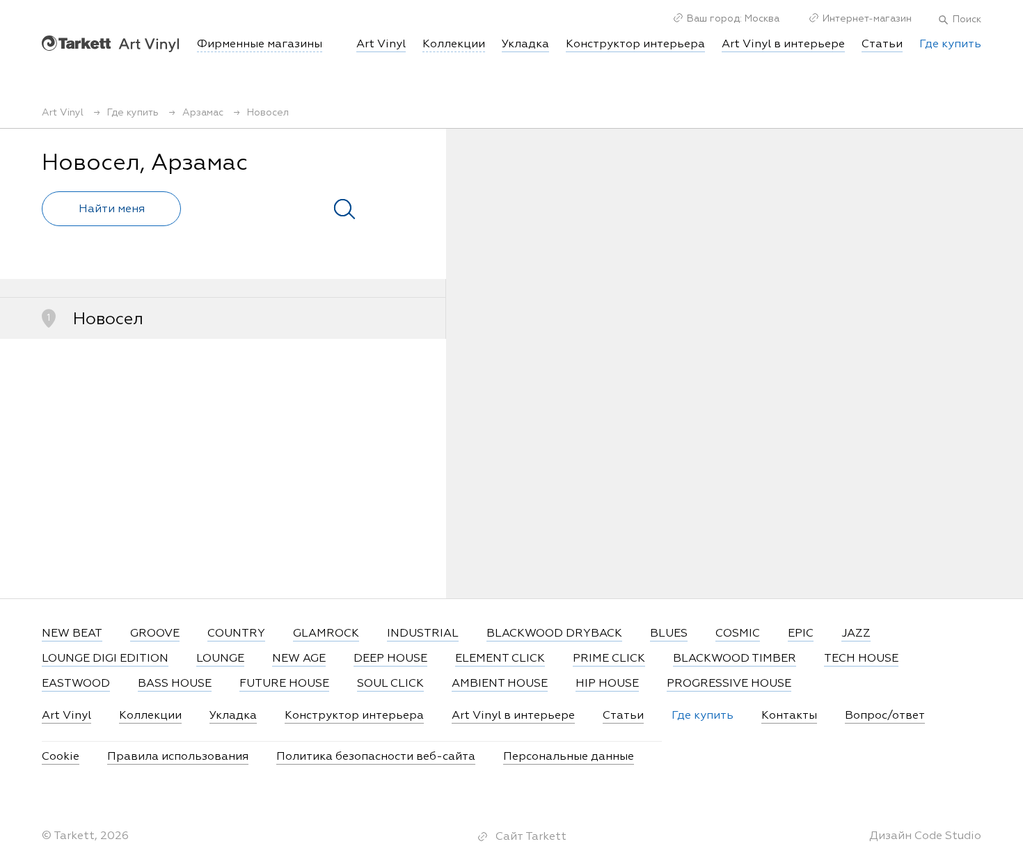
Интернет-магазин (867, 19)
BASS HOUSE (175, 683)
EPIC (801, 633)
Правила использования (177, 757)
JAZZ (856, 633)
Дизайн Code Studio (925, 836)
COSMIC (737, 633)
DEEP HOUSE (390, 658)
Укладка (525, 44)
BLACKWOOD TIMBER (734, 658)
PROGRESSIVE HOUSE (729, 683)
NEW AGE (299, 658)
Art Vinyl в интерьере (783, 44)
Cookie (60, 757)
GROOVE (155, 633)
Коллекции (150, 716)
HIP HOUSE (607, 683)
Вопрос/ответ (885, 716)
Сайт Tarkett (530, 837)
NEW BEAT (72, 633)
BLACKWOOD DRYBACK (554, 633)
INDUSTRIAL (423, 633)
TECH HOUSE (861, 658)
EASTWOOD (76, 683)
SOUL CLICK (390, 683)
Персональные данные (568, 757)
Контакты (789, 716)
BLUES (669, 633)
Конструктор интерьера (635, 44)
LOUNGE (220, 658)
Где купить (950, 44)
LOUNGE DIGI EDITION (105, 658)
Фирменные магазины (259, 44)
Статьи (882, 44)
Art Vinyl (110, 43)
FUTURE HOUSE (284, 683)
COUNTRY (236, 633)
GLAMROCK (326, 633)
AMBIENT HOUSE (500, 683)
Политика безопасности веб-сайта (375, 757)
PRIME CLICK (609, 658)
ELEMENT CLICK (500, 658)
